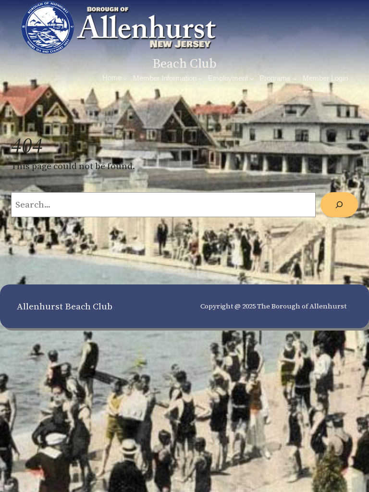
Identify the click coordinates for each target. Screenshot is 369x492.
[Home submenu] (125, 78)
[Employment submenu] (252, 78)
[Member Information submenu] (200, 78)
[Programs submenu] (295, 78)
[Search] (339, 205)
